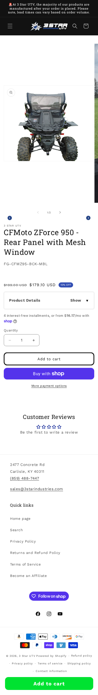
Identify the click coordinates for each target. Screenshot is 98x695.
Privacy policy (22, 663)
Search (16, 530)
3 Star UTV (27, 656)
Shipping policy (79, 663)
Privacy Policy (23, 541)
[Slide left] (37, 212)
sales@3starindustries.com (36, 489)
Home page (20, 519)
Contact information (51, 671)
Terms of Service (25, 564)
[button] (10, 26)
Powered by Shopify (51, 656)
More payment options (49, 386)
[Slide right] (60, 212)
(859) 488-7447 (24, 478)
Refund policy (81, 655)
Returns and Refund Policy (35, 553)
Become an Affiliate (28, 576)
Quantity (11, 330)
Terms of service (50, 663)
